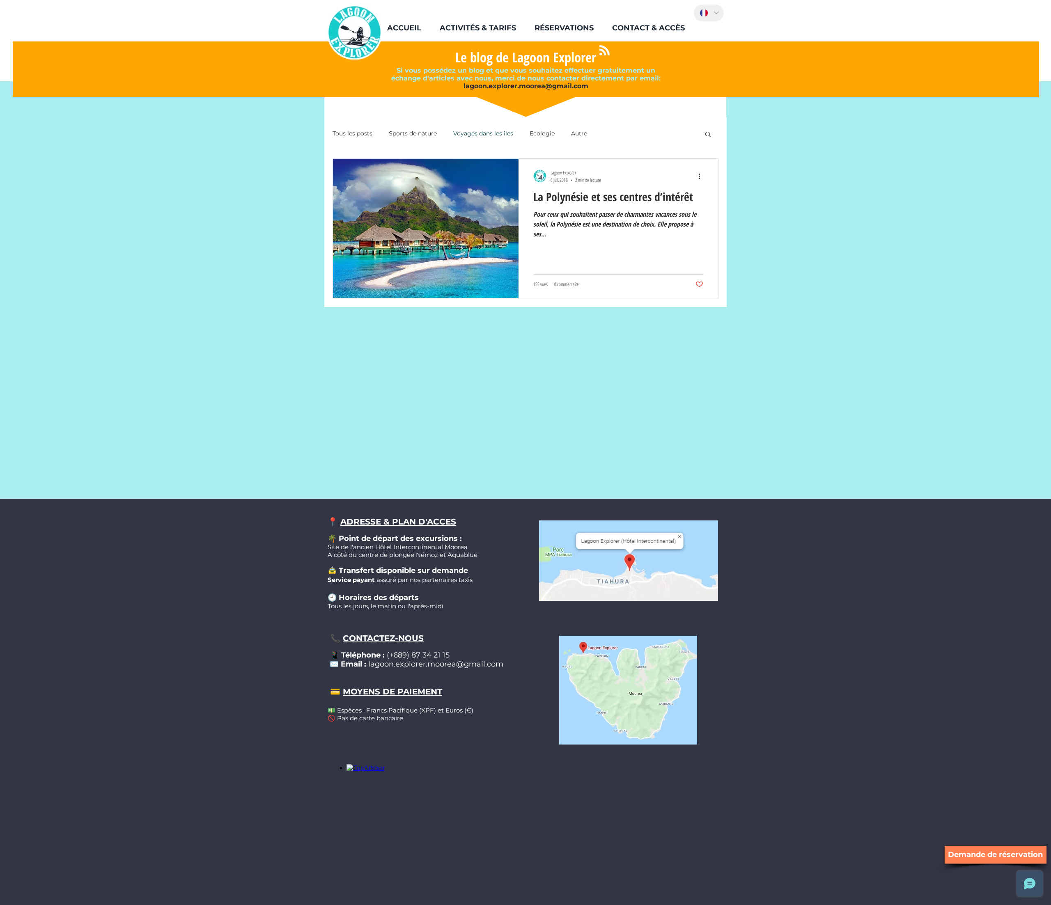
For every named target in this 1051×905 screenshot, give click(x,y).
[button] (477, 28)
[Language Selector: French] (709, 13)
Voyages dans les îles (483, 133)
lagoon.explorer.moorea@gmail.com (526, 86)
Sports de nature (413, 133)
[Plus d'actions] (702, 176)
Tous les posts (352, 133)
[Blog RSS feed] (604, 50)
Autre (579, 133)
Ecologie (542, 133)
